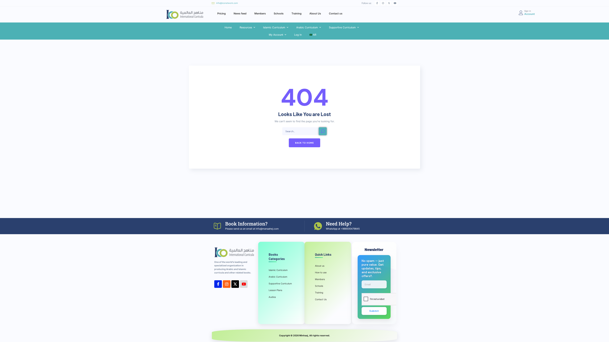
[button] (304, 142)
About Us (315, 13)
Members (260, 13)
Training (296, 13)
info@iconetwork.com (227, 3)
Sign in (527, 11)
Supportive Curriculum (342, 27)
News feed (240, 13)
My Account (276, 34)
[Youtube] (395, 3)
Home (228, 27)
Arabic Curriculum (307, 27)
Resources (246, 27)
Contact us (335, 13)
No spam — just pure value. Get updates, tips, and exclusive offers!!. (373, 268)
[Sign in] (521, 13)
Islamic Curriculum (274, 27)
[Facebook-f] (377, 3)
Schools (279, 13)
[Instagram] (383, 3)
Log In (298, 34)
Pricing (221, 13)
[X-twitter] (389, 3)
